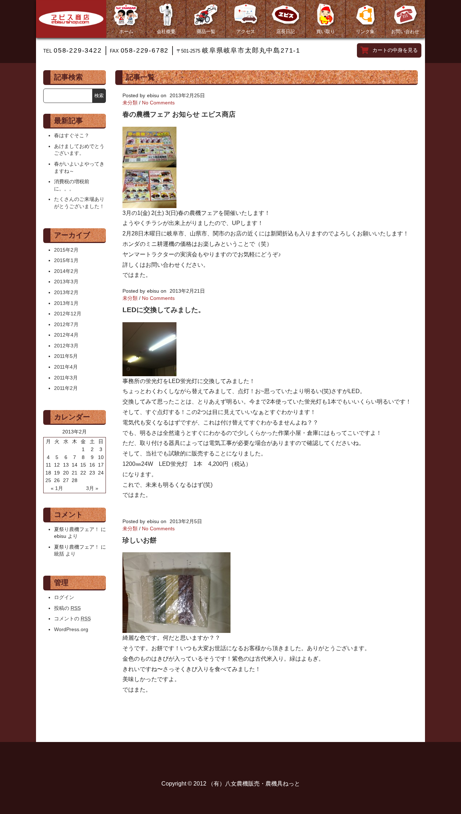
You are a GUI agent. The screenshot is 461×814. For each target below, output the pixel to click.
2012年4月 (66, 335)
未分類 (130, 102)
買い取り (325, 31)
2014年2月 (66, 271)
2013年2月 (66, 292)
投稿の (67, 608)
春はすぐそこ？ (71, 135)
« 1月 (57, 488)
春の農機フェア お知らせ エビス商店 (179, 114)
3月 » (92, 488)
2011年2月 (66, 388)
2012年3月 (66, 345)
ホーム (126, 31)
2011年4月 (66, 367)
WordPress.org (71, 629)
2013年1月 (66, 303)
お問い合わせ (405, 31)
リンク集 (365, 31)
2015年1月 (66, 260)
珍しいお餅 (139, 540)
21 (74, 473)
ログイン (64, 597)
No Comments (158, 102)
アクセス (245, 31)
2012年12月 (67, 313)
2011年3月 (66, 378)
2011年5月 (66, 356)
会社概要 (166, 31)
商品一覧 (206, 31)
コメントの (72, 618)
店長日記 (285, 31)
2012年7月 (66, 324)
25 (48, 480)
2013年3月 (66, 281)
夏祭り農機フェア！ (76, 529)
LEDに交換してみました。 (163, 310)
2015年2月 (66, 250)
